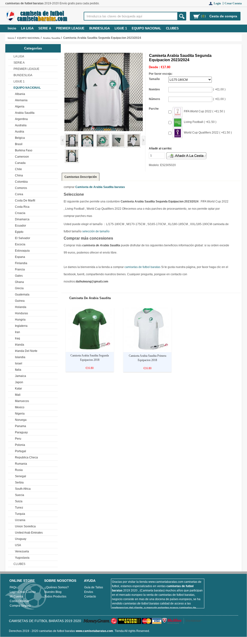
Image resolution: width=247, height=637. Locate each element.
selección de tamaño (96, 231)
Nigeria (19, 413)
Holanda (20, 307)
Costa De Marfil (24, 200)
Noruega (20, 420)
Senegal (20, 476)
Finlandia (20, 263)
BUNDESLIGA (99, 28)
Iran (17, 332)
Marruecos (21, 401)
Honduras (21, 313)
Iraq (17, 338)
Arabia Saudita (51, 38)
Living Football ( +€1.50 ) (200, 122)
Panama (20, 426)
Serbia (19, 482)
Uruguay (20, 539)
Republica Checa (26, 457)
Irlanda (19, 344)
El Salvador (22, 238)
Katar (18, 388)
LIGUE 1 (121, 28)
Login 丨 (219, 3)
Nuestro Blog (53, 592)
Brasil (18, 144)
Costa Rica (21, 206)
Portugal (20, 451)
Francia (19, 269)
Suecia (19, 495)
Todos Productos (55, 596)
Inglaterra (20, 326)
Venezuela (21, 551)
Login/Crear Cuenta (23, 592)
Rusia (18, 470)
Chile (18, 169)
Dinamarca (21, 219)
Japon (18, 382)
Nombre (154, 89)
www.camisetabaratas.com (94, 631)
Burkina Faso (23, 150)
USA (17, 545)
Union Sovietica (25, 526)
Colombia (21, 181)
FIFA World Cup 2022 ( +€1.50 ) (204, 111)
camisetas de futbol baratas (142, 267)
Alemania (20, 100)
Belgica (19, 138)
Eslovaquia (22, 250)
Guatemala (21, 294)
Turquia (19, 514)
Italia (17, 369)
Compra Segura (20, 605)
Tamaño (154, 79)
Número (154, 99)
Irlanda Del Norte (25, 351)
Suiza (18, 501)
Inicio (12, 28)
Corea (18, 194)
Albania (19, 94)
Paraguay (21, 432)
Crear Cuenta (233, 3)
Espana (19, 257)
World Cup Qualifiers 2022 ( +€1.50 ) (208, 132)
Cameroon (21, 156)
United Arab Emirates (28, 532)
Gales (18, 275)
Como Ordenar (19, 601)
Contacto (90, 596)
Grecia (19, 288)
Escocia (19, 244)
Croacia (19, 213)
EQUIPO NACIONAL (28, 38)
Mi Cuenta (16, 596)
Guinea (19, 300)
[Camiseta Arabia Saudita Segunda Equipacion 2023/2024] (72, 146)
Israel (18, 363)
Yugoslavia (21, 557)
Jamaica (20, 376)
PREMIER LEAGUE (70, 28)
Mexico (19, 407)
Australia (20, 125)
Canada (20, 163)
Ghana (19, 282)
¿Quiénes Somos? (56, 587)
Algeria (19, 106)
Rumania (20, 463)
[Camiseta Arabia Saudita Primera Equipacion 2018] (147, 350)
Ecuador (20, 225)
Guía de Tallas (93, 587)
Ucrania (19, 520)
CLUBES (172, 28)
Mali (17, 394)
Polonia (19, 445)
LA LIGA (27, 28)
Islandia (19, 357)
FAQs (13, 587)
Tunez (18, 507)
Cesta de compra (223, 16)
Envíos (88, 592)
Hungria (20, 319)
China (18, 175)
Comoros (20, 188)
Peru (17, 438)
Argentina (21, 119)
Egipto (18, 232)
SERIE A (44, 28)
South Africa (22, 488)
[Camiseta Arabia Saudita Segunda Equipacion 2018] (90, 349)
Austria (19, 131)
